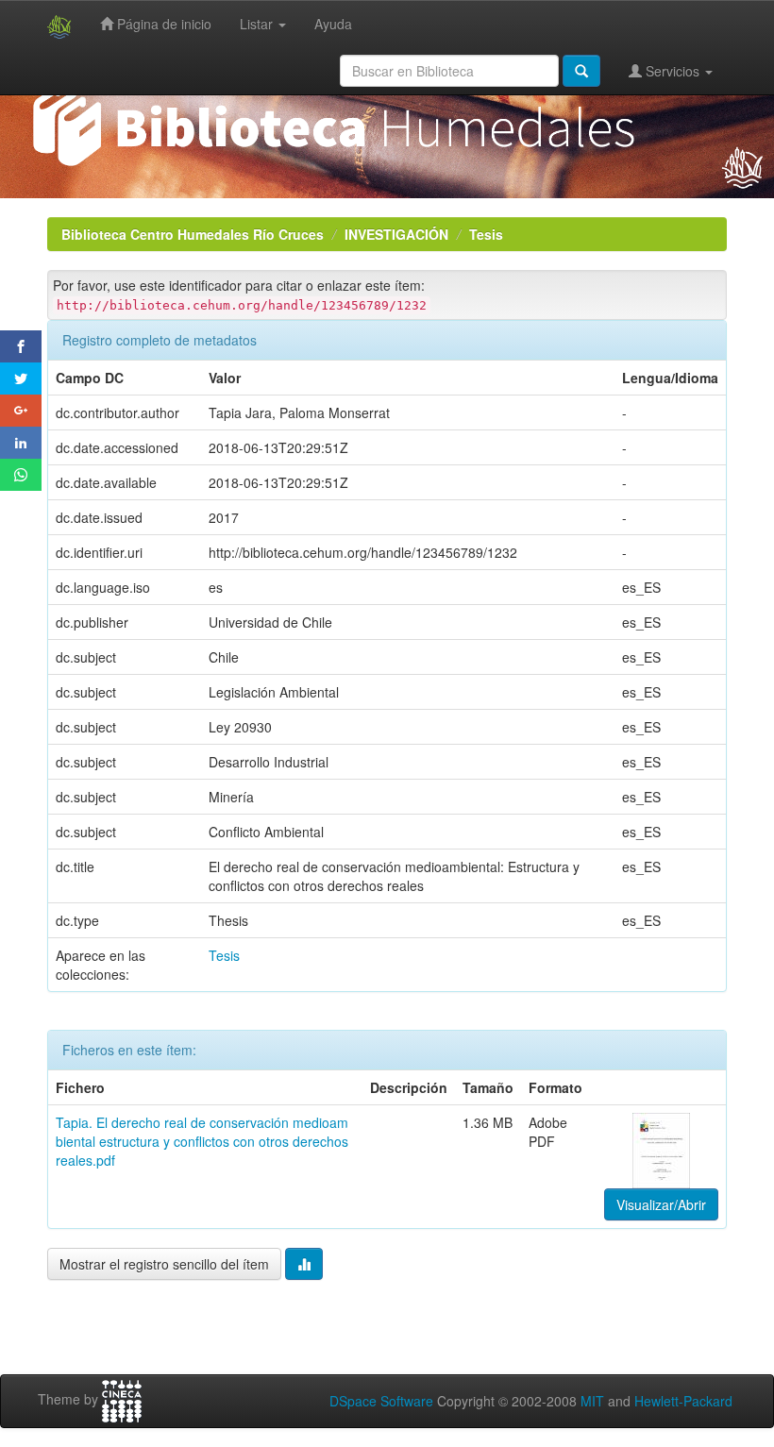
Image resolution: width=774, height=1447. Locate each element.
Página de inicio (162, 23)
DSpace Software (381, 1400)
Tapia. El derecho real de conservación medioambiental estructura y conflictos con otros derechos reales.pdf (202, 1141)
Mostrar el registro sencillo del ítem (164, 1263)
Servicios (672, 70)
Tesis (486, 234)
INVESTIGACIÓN (396, 234)
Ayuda (333, 23)
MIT (592, 1400)
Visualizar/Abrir (661, 1204)
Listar (258, 23)
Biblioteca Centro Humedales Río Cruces (192, 234)
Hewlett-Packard (683, 1400)
